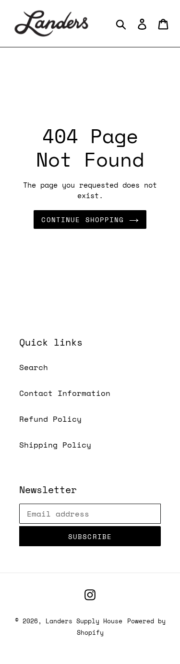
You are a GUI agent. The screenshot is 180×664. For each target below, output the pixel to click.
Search (33, 367)
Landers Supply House (84, 621)
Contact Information (64, 393)
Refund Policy (50, 419)
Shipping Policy (55, 444)
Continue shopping (82, 219)
